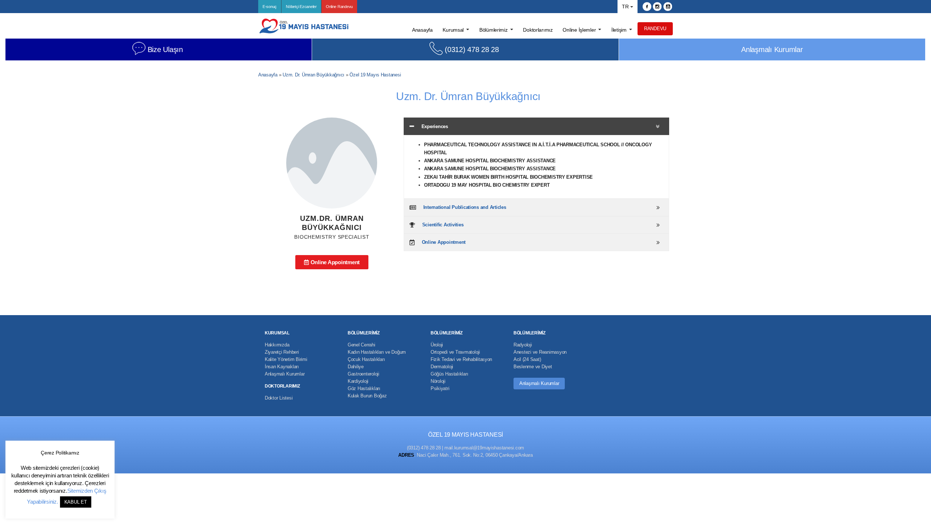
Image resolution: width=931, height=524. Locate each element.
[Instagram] (657, 6)
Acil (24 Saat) (527, 359)
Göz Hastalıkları (364, 388)
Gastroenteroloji (363, 374)
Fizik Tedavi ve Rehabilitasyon (461, 359)
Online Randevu (339, 6)
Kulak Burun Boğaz (367, 395)
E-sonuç (270, 6)
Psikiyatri (440, 388)
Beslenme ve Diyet (533, 366)
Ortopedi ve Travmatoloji (455, 352)
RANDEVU (655, 28)
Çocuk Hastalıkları (366, 359)
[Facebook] (647, 6)
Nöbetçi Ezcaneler (301, 6)
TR (625, 6)
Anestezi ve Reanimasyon (540, 352)
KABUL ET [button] (75, 502)
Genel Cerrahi (361, 345)
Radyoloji (523, 345)
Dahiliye (356, 366)
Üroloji (437, 345)
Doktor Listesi (278, 398)
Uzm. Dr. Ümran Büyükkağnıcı (313, 75)
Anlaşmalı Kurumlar (772, 49)
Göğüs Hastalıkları (449, 374)
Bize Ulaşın (165, 49)
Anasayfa (267, 75)
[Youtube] (667, 6)
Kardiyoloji (358, 381)
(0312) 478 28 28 (472, 49)
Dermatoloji (442, 366)
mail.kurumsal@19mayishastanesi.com (484, 447)
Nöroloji (438, 381)
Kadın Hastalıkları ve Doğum (377, 352)
